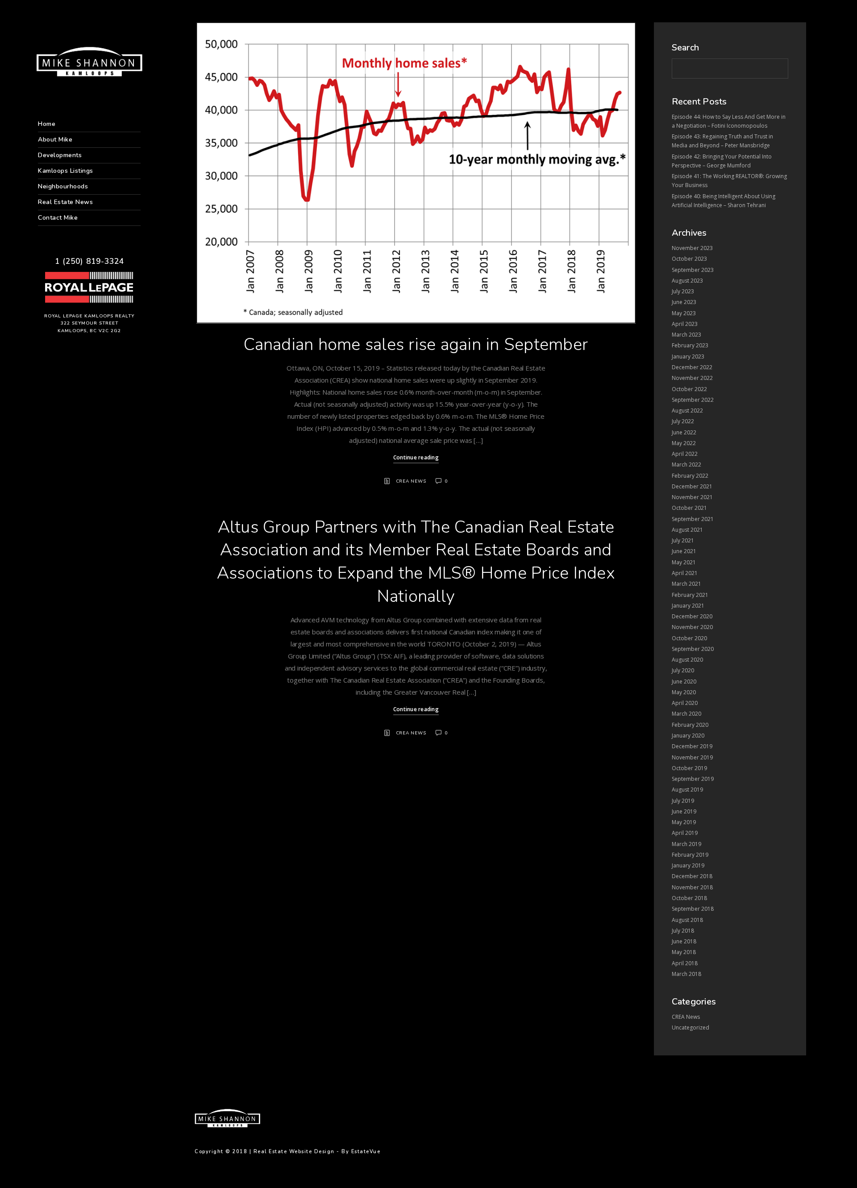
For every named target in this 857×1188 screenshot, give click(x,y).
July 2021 (683, 540)
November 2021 (692, 497)
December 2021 (692, 486)
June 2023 (684, 302)
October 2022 (689, 389)
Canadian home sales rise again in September (416, 344)
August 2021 (687, 530)
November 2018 (692, 887)
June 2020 (684, 681)
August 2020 (687, 659)
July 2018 (683, 930)
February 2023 (690, 345)
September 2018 (693, 909)
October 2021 (689, 508)
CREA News (411, 481)
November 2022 (692, 378)
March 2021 (686, 584)
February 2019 (690, 855)
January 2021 (688, 605)
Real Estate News (65, 202)
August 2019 (687, 789)
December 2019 (692, 746)
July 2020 (683, 670)
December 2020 (692, 616)
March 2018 (686, 974)
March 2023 (686, 334)
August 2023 (687, 280)
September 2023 (693, 270)
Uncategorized (690, 1027)
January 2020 (688, 735)
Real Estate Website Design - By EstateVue (317, 1151)
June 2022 (684, 432)
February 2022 (690, 475)
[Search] (777, 67)
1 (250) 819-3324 (89, 261)
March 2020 (686, 713)
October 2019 (689, 768)
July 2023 (683, 291)
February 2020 (690, 725)
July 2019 (683, 801)
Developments (60, 155)
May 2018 (684, 952)
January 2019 (688, 865)
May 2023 (684, 313)
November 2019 (692, 757)
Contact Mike (58, 217)
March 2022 (686, 464)
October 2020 (689, 638)
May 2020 (684, 692)
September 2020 (693, 649)
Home (46, 124)
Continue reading (416, 457)
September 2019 (693, 779)
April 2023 (685, 324)
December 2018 (692, 876)
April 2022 (685, 454)
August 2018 (687, 920)
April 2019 (685, 833)
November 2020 (692, 627)
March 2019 (686, 844)
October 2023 (689, 259)
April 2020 (685, 703)
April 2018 (685, 963)
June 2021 (684, 551)
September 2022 (693, 400)
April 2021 (685, 573)
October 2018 (689, 898)
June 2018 (684, 941)
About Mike (55, 139)
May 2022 (684, 443)
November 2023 (692, 248)
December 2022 (692, 367)
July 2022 (683, 421)
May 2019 (684, 822)
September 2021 (693, 519)
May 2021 (684, 562)
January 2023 (688, 356)
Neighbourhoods (63, 186)
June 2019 (684, 811)
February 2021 (690, 595)
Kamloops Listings (65, 171)
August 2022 (687, 410)
